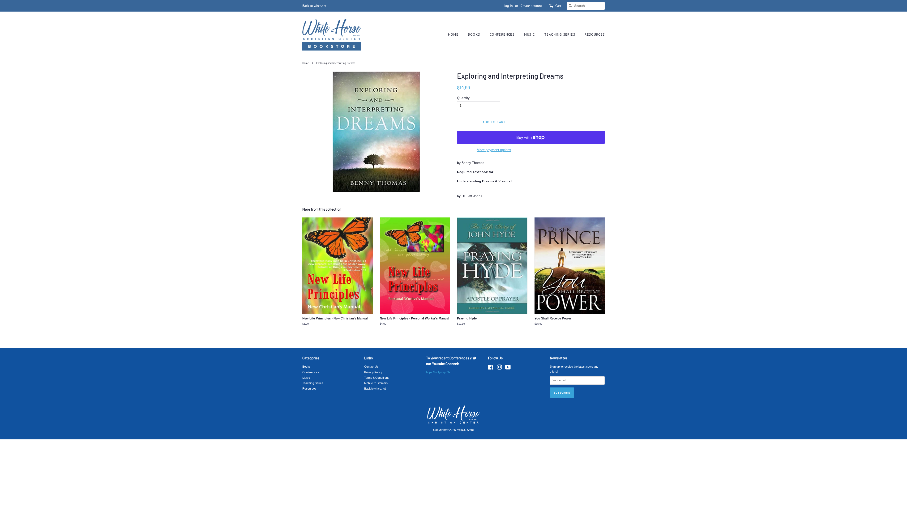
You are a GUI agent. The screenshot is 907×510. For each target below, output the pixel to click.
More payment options (494, 150)
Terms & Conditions (376, 377)
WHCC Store (465, 430)
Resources (595, 34)
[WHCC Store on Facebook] (490, 368)
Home (453, 34)
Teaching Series (559, 34)
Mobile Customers (376, 383)
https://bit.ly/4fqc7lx (438, 372)
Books (474, 34)
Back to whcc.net (314, 6)
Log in (508, 6)
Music (529, 34)
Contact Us (371, 366)
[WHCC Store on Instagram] (499, 368)
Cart (558, 6)
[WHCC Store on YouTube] (508, 368)
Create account (531, 6)
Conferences (502, 34)
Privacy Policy (373, 372)
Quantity (463, 98)
